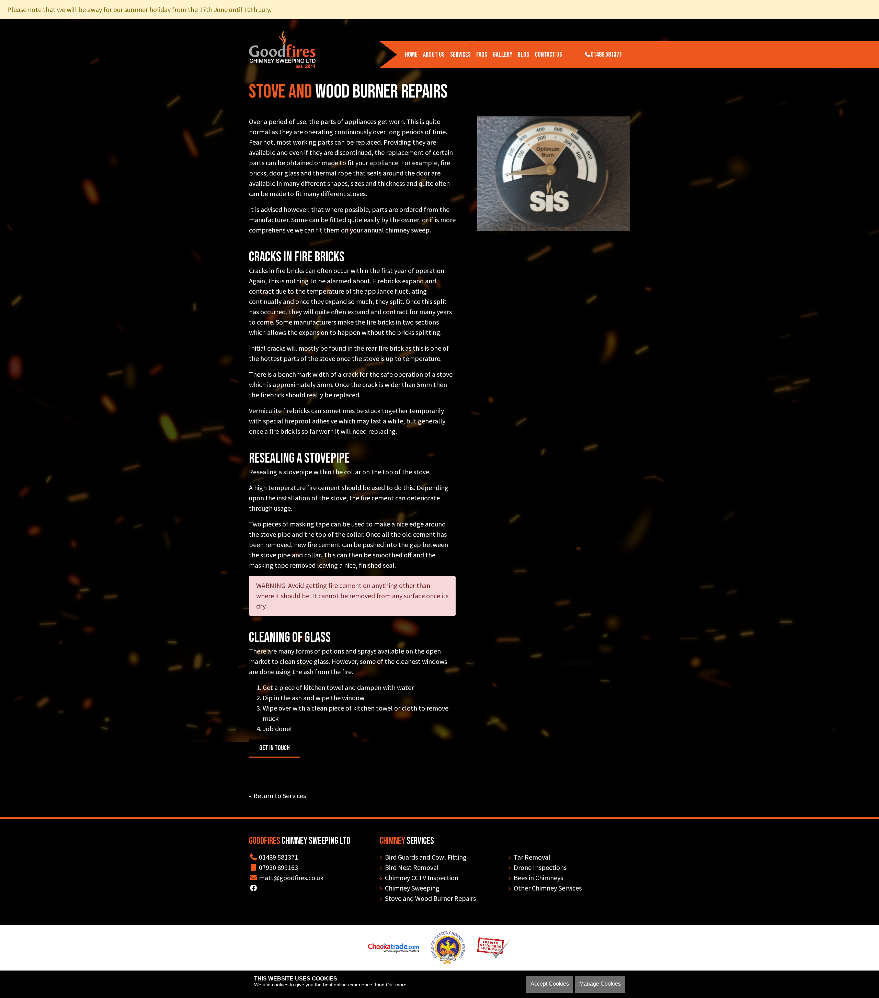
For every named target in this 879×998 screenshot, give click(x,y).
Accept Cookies (549, 984)
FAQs (481, 54)
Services (460, 54)
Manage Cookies (600, 984)
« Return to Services (277, 795)
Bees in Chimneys (538, 877)
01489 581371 (606, 54)
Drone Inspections (540, 867)
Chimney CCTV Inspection (421, 877)
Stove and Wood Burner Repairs (430, 898)
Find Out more (391, 984)
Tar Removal (532, 857)
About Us (434, 54)
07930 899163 (278, 867)
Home (411, 54)
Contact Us (548, 54)
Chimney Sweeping (412, 888)
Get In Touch (274, 748)
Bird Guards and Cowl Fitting (426, 857)
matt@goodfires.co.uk (290, 877)
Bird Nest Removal (412, 867)
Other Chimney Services (548, 888)
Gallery (502, 54)
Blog (523, 54)
